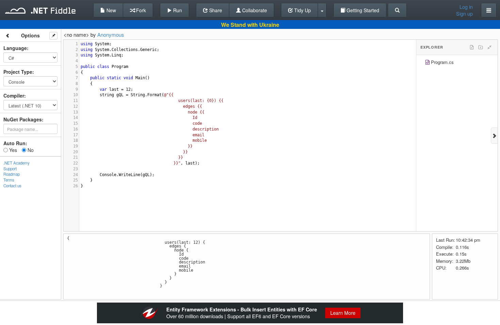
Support (10, 168)
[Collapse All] (489, 47)
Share (215, 10)
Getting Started (362, 10)
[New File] (472, 47)
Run (177, 10)
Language (15, 48)
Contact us (12, 185)
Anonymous (110, 34)
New (110, 10)
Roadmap (11, 174)
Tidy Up (302, 10)
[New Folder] (481, 47)
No (30, 150)
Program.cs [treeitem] (442, 62)
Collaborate (254, 10)
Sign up (464, 13)
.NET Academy (16, 163)
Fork (140, 10)
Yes (12, 150)
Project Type (17, 71)
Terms (8, 180)
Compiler (13, 95)
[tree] (457, 63)
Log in (466, 6)
